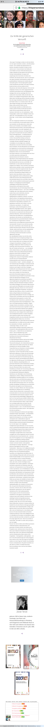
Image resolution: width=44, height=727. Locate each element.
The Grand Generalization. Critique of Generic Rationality (20, 716)
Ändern (22, 580)
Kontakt (25, 726)
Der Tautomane (15, 711)
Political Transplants (16, 704)
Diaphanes (22, 2)
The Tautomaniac (16, 713)
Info (16, 726)
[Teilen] (23, 54)
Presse (18, 726)
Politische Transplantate (17, 706)
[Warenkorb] (42, 1)
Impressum (39, 726)
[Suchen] (3, 1)
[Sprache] (40, 1)
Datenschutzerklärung (32, 726)
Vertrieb (22, 726)
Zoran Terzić (22, 43)
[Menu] (1, 1)
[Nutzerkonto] (39, 1)
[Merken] (21, 54)
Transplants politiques (17, 708)
